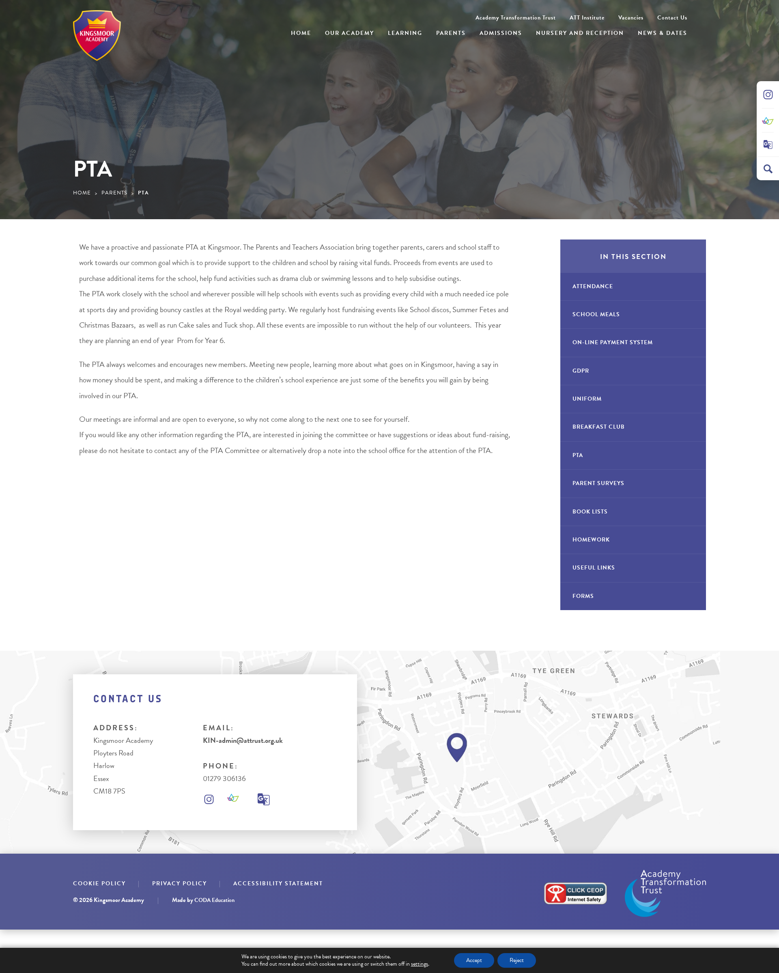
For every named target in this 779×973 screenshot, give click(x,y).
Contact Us (672, 17)
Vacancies (630, 17)
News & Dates (662, 33)
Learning (405, 33)
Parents (451, 33)
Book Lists (590, 511)
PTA (577, 455)
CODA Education (214, 900)
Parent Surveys (598, 483)
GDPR (580, 371)
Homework (591, 539)
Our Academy (349, 33)
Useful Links (593, 567)
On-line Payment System (612, 342)
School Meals (596, 314)
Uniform (587, 399)
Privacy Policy (179, 883)
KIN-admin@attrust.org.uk (243, 740)
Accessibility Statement (278, 883)
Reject (517, 960)
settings (419, 964)
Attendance (592, 286)
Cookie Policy (99, 883)
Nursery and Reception (580, 33)
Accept (474, 960)
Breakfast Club (598, 427)
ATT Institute (587, 17)
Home (301, 33)
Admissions (501, 33)
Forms (583, 596)
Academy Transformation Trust (516, 17)
